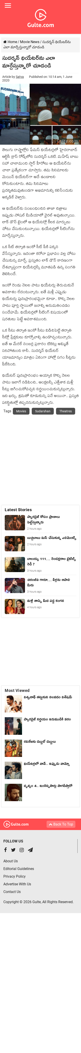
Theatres (65, 411)
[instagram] (22, 850)
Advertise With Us (17, 884)
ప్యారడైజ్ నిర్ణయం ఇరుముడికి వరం (47, 720)
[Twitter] (13, 850)
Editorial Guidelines (18, 869)
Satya (20, 77)
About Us (10, 861)
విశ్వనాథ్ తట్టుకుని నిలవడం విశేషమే (49, 698)
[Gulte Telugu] (40, 17)
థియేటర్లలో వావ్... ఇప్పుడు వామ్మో (47, 764)
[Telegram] (30, 850)
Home (12, 42)
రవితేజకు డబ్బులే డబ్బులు (40, 742)
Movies (21, 411)
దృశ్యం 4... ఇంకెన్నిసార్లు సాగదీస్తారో (48, 786)
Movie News (29, 42)
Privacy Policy (14, 876)
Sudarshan (42, 411)
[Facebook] (5, 850)
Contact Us (12, 892)
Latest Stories (18, 509)
